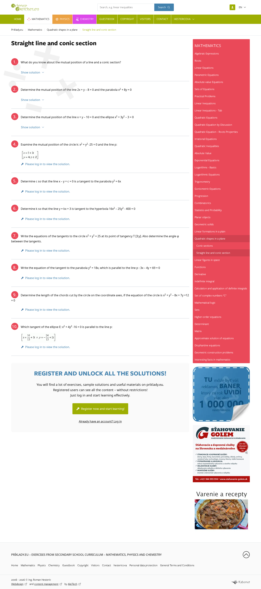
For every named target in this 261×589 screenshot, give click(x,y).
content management (46, 584)
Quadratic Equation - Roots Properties (216, 132)
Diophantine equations (207, 345)
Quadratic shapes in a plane (62, 30)
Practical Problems (205, 96)
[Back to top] (246, 554)
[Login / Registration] (232, 7)
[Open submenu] (193, 19)
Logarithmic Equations (207, 175)
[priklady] (26, 7)
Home (14, 565)
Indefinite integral (204, 281)
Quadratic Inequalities (207, 146)
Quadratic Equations (206, 118)
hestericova (120, 565)
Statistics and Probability (208, 210)
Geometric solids (204, 224)
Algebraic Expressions (207, 54)
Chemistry (54, 565)
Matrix (198, 331)
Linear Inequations (205, 103)
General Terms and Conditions (177, 565)
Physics (42, 565)
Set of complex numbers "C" (210, 296)
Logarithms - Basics (205, 167)
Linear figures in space (207, 260)
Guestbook (68, 565)
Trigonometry (202, 182)
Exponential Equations (207, 160)
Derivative (200, 274)
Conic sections (204, 246)
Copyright (82, 565)
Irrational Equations (206, 139)
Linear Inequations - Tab (208, 110)
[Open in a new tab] (240, 582)
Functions (200, 267)
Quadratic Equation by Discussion (213, 125)
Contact (106, 565)
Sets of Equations (204, 89)
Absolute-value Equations (209, 82)
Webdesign (17, 584)
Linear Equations (204, 68)
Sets (197, 310)
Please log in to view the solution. (47, 164)
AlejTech (72, 584)
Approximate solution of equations (214, 338)
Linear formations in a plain (210, 231)
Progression (201, 196)
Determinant (202, 324)
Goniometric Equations (208, 189)
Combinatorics (203, 203)
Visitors (95, 565)
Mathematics (35, 30)
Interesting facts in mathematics (212, 360)
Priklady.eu (17, 30)
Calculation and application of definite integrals (221, 288)
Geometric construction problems (214, 352)
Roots (198, 61)
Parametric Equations (207, 75)
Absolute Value (203, 153)
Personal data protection (143, 565)
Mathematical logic (205, 303)
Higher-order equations (208, 317)
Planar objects (202, 217)
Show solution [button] (30, 72)
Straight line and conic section (213, 253)
